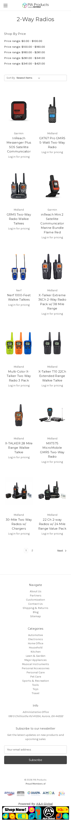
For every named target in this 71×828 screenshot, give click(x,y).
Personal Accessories (36, 668)
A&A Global (44, 804)
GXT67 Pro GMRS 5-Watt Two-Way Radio (52, 142)
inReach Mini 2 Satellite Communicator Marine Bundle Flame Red (52, 223)
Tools (35, 685)
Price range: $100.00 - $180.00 (24, 46)
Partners (35, 595)
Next (60, 551)
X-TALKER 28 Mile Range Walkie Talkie (19, 447)
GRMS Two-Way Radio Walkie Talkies (19, 219)
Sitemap (35, 616)
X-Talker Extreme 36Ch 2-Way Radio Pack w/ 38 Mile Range (52, 301)
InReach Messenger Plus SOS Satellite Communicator (19, 144)
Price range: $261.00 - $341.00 (24, 58)
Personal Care (35, 672)
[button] (35, 813)
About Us (35, 591)
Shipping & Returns (35, 608)
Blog (35, 612)
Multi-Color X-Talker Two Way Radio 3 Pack (19, 376)
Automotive (35, 635)
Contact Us (35, 604)
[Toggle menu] (5, 5)
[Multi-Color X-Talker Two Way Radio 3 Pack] (19, 343)
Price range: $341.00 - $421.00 (24, 63)
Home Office (35, 643)
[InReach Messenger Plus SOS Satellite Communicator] (19, 110)
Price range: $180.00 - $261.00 (24, 52)
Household (35, 647)
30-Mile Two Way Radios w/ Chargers (19, 524)
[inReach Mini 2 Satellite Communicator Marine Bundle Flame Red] (52, 186)
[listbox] (29, 78)
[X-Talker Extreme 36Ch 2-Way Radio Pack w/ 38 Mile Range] (52, 267)
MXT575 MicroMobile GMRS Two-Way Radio (52, 450)
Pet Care (35, 676)
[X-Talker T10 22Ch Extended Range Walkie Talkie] (52, 343)
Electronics (35, 639)
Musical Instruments (35, 664)
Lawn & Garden (35, 656)
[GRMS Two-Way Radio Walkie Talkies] (19, 186)
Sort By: (11, 77)
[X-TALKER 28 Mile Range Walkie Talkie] (19, 415)
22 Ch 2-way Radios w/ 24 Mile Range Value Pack (52, 524)
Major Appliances (35, 660)
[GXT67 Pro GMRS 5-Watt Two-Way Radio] (52, 110)
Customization (35, 599)
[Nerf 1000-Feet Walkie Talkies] (19, 267)
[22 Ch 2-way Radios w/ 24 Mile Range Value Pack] (52, 491)
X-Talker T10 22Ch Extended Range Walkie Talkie (52, 376)
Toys (35, 689)
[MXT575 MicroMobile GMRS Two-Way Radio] (52, 415)
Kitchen (36, 651)
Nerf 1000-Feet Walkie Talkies (19, 297)
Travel (35, 693)
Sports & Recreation (35, 680)
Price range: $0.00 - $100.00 (23, 41)
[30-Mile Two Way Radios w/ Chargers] (19, 491)
